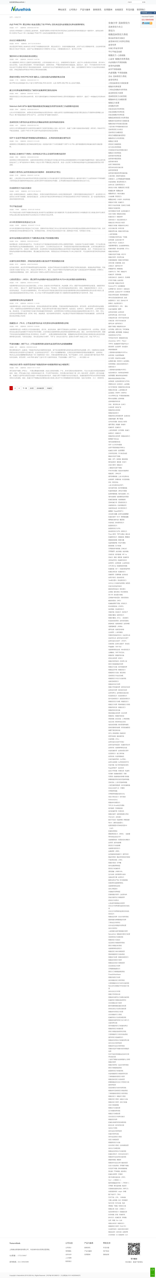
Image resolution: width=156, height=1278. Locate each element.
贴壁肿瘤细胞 (112, 494)
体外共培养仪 (112, 928)
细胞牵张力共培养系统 (116, 138)
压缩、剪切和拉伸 (114, 404)
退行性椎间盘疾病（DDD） (117, 1177)
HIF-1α (124, 554)
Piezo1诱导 (112, 534)
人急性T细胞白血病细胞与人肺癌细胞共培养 (119, 1060)
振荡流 (128, 583)
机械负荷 (123, 733)
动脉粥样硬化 (113, 245)
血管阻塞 (118, 563)
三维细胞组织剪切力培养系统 (118, 1093)
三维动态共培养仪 (114, 922)
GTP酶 (119, 863)
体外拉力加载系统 (114, 1148)
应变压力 (120, 289)
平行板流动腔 (122, 453)
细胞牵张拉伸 (121, 326)
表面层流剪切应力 (122, 364)
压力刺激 (118, 546)
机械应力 (121, 202)
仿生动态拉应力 (123, 1154)
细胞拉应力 (122, 707)
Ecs (117, 1220)
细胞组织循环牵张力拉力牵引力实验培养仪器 (118, 1021)
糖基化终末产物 (113, 880)
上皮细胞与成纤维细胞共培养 (118, 931)
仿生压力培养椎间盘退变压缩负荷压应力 (118, 912)
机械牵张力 (122, 572)
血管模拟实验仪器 (123, 693)
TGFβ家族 (126, 329)
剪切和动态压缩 (120, 722)
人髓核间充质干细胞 (115, 468)
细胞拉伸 (119, 190)
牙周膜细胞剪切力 (114, 968)
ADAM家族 (112, 364)
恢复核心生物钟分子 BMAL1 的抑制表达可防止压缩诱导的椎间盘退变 (37, 153)
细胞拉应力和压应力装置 (116, 222)
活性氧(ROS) (112, 560)
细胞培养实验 (112, 231)
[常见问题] (152, 1274)
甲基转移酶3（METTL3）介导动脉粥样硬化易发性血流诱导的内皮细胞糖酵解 (40, 343)
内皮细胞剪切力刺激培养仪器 (118, 1073)
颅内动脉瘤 (112, 496)
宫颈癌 (120, 1174)
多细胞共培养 (113, 106)
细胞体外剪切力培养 (115, 960)
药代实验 (118, 1203)
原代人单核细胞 (113, 733)
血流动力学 (119, 292)
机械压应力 (112, 217)
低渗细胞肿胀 (112, 543)
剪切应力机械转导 (114, 868)
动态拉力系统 (112, 1128)
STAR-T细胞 (112, 280)
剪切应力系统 (112, 187)
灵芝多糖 (111, 263)
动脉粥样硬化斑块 (114, 886)
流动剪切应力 (119, 609)
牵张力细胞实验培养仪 (117, 135)
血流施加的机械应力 (115, 854)
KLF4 (118, 517)
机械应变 (118, 1217)
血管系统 (111, 355)
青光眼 (110, 1171)
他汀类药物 (120, 753)
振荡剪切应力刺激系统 (115, 1071)
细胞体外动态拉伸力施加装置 (118, 1163)
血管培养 (112, 44)
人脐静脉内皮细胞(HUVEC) (117, 370)
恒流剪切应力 (112, 696)
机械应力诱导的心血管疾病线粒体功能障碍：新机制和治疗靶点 (35, 172)
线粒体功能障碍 (123, 470)
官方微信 (134, 1258)
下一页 (25, 388)
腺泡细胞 (111, 546)
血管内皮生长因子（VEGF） (117, 641)
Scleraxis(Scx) (113, 799)
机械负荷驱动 (112, 831)
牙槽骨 (122, 788)
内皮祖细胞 (112, 182)
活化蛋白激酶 (112, 514)
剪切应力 (118, 196)
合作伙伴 (68, 1254)
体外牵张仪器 (119, 1125)
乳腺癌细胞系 (112, 491)
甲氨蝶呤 (111, 647)
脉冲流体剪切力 (113, 698)
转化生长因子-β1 (113, 788)
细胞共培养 (112, 257)
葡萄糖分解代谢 (113, 520)
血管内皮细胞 (114, 65)
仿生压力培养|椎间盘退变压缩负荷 (119, 907)
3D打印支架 (122, 315)
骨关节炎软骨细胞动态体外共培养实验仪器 (118, 1055)
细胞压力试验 (124, 1099)
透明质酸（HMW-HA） (115, 871)
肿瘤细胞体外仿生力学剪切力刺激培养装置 (118, 1083)
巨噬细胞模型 (112, 260)
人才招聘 (68, 1258)
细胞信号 (124, 271)
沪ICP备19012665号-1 (53, 1275)
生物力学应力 (112, 243)
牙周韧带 (111, 551)
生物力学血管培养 (115, 48)
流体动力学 (124, 300)
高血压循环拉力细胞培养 (116, 897)
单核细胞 (111, 719)
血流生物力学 (119, 240)
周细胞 (110, 1206)
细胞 (113, 1220)
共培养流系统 (112, 453)
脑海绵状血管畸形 (122, 375)
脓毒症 (110, 303)
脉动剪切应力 (119, 522)
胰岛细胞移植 (122, 1168)
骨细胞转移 (119, 808)
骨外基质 (123, 797)
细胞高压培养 (112, 1119)
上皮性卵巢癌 (112, 430)
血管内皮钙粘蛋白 (114, 745)
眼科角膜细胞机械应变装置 (117, 1006)
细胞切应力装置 (123, 187)
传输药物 (111, 612)
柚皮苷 (124, 1186)
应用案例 (108, 9)
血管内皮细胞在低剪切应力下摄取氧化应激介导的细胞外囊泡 (34, 238)
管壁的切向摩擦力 (124, 840)
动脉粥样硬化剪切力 (115, 948)
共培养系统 (126, 199)
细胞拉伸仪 (112, 199)
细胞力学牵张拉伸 (114, 994)
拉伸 (120, 1220)
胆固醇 (118, 424)
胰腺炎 (127, 537)
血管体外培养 (112, 690)
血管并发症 (112, 577)
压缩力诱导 (112, 465)
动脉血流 (127, 289)
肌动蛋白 (125, 346)
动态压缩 (111, 722)
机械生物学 (112, 517)
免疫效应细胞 (112, 724)
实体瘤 (127, 277)
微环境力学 (119, 266)
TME (118, 271)
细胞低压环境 (112, 670)
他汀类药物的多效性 (122, 765)
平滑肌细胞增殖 (124, 395)
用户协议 (106, 1251)
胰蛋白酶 (121, 540)
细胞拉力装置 (113, 141)
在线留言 (119, 9)
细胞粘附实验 (123, 338)
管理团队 (68, 1251)
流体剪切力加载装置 (115, 132)
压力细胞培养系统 (114, 1111)
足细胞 (110, 592)
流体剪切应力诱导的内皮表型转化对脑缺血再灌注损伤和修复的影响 (36, 122)
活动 (110, 76)
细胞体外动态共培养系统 (116, 1046)
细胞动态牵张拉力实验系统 (117, 1151)
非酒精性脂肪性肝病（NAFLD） (118, 1188)
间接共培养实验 (113, 1134)
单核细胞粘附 (112, 349)
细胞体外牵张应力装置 (115, 1011)
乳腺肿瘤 (120, 820)
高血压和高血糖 (113, 295)
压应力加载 (112, 214)
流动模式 (125, 618)
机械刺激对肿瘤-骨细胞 (121, 776)
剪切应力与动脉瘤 (114, 845)
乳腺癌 (127, 771)
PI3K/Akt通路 (112, 470)
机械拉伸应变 (112, 572)
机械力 (127, 430)
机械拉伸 (111, 190)
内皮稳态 (111, 522)
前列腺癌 (111, 808)
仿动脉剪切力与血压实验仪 (20, 188)
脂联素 (120, 557)
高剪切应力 (112, 367)
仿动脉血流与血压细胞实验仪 (118, 150)
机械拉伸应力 (112, 1154)
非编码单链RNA (125, 569)
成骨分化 (118, 329)
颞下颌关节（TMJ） (115, 1194)
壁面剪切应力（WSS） (116, 834)
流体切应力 (112, 220)
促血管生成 (112, 638)
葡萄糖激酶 (124, 517)
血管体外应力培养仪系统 (119, 41)
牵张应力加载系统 (114, 144)
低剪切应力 (120, 615)
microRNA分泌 (113, 395)
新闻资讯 (97, 9)
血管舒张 (111, 747)
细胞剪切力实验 (113, 672)
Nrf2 (119, 1200)
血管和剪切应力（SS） (116, 306)
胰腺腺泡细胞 (112, 540)
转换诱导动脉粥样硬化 (115, 883)
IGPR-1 (119, 341)
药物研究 (122, 1215)
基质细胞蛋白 (124, 295)
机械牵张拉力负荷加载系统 (117, 1017)
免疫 (123, 1203)
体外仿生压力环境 (114, 991)
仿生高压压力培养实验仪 (116, 1116)
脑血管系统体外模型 (123, 857)
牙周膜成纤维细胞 (114, 548)
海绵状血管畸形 (123, 372)
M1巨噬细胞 (124, 880)
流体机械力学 (112, 502)
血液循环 (111, 479)
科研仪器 (121, 228)
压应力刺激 (123, 1102)
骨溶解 (110, 773)
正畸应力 (111, 266)
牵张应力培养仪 (113, 900)
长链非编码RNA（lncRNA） (117, 759)
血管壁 (110, 842)
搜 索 (143, 2)
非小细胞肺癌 (120, 1235)
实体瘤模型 (121, 286)
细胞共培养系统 (122, 58)
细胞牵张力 (112, 193)
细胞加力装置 (112, 957)
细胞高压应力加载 (114, 701)
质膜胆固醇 (112, 419)
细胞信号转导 (119, 283)
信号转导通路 (112, 421)
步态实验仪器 (112, 228)
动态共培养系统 (123, 1065)
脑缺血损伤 (111, 1232)
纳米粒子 (125, 612)
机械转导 (111, 427)
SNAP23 (124, 393)
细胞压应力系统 (113, 1099)
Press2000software (114, 974)
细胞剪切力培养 (113, 1226)
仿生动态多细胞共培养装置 (117, 925)
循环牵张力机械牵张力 (115, 1037)
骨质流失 (121, 811)
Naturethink (20, 2)
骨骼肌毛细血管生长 (115, 635)
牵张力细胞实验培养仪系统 (117, 1031)
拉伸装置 (111, 407)
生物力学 (113, 22)
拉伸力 (123, 404)
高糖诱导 (111, 574)
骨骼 (125, 773)
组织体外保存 (122, 690)
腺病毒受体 (120, 736)
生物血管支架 (112, 318)
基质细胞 (118, 274)
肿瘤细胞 (120, 269)
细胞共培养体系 (113, 661)
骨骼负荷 (121, 771)
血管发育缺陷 (124, 621)
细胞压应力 (112, 1096)
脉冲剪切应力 (122, 508)
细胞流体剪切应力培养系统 (118, 117)
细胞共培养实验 (123, 231)
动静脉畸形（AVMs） (116, 626)
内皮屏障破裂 (119, 355)
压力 (126, 1235)
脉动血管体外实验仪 (116, 38)
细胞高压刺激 (121, 214)
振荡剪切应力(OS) (114, 528)
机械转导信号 (125, 745)
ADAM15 (120, 361)
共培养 (119, 199)
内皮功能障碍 (112, 309)
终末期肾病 (124, 592)
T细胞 (116, 1206)
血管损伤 (111, 292)
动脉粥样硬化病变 (114, 649)
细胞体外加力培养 (114, 684)
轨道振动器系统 (113, 621)
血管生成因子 (119, 644)
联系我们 (141, 9)
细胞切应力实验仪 (114, 940)
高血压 (110, 557)
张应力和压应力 (113, 797)
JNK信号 (118, 473)
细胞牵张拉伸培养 (114, 436)
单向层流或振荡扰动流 (115, 297)
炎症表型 (118, 719)
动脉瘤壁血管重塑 (123, 496)
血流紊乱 (126, 361)
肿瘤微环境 (112, 269)
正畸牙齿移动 (120, 176)
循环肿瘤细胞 (112, 476)
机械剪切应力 (112, 537)
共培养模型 (111, 1235)
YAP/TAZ (118, 647)
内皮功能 (111, 765)
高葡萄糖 (118, 574)
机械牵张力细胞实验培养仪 (117, 1000)
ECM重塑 (127, 292)
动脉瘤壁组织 (112, 840)
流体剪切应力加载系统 (115, 937)
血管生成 (111, 184)
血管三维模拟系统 (114, 164)
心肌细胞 (121, 55)
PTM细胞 (117, 1171)
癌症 (109, 482)
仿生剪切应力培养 (114, 966)
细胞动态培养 (112, 916)
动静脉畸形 (119, 623)
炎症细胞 (119, 551)
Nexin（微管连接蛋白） (116, 822)
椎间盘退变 (112, 462)
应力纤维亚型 (112, 387)
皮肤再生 (124, 1171)
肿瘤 (124, 1191)
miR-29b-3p (112, 566)
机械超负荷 (123, 1212)
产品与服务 (85, 9)
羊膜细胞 (123, 1197)
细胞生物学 (112, 814)
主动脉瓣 (111, 196)
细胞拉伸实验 (112, 390)
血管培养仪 (113, 79)
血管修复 (111, 240)
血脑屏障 (125, 1232)
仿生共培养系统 (123, 916)
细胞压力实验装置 (114, 1108)
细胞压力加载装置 (114, 1113)
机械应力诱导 (112, 450)
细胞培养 (120, 217)
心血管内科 (123, 894)
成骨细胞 (119, 332)
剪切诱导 (111, 346)
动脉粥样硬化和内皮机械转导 (21, 300)
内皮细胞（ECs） (114, 739)
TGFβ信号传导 (113, 338)
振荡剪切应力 (112, 525)
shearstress (112, 341)
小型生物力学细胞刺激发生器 (118, 126)
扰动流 (127, 644)
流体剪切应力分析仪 (115, 129)
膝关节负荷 (112, 820)
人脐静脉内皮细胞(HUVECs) (117, 352)
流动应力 (118, 612)
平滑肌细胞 (122, 72)
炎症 (123, 263)
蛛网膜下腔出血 (113, 439)
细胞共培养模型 (123, 260)
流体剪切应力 (120, 184)
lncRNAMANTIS (123, 762)
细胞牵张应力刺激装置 (115, 1028)
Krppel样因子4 (118, 511)
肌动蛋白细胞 (118, 595)
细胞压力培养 (112, 704)
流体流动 (111, 782)
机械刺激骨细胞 (122, 566)
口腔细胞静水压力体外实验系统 (118, 983)
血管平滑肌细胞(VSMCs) (116, 447)
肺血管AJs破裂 (120, 358)
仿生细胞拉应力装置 (115, 1003)
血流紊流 (111, 393)
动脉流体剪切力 (113, 681)
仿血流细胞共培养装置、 (117, 112)
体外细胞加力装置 (114, 211)
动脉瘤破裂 (122, 499)
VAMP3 (117, 393)
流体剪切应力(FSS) (114, 335)
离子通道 (120, 418)
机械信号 (111, 274)
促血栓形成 (120, 577)
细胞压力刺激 (112, 225)
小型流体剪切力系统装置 (118, 83)
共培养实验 (120, 257)
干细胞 (125, 237)
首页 (11, 17)
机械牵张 (126, 557)
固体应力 (121, 277)
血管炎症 (125, 574)
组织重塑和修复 (123, 724)
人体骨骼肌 (119, 632)
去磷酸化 (111, 652)
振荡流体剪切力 (125, 698)
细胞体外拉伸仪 (123, 225)
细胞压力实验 (112, 667)
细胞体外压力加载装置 (117, 99)
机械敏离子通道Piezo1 (121, 344)
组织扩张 (118, 407)
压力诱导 (111, 358)
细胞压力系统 (121, 1096)
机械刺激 (111, 569)
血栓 (125, 297)
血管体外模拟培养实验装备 (118, 173)
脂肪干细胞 (112, 326)
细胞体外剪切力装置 (123, 934)
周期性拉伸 (112, 384)
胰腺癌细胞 (112, 1160)
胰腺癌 (119, 1160)
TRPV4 (110, 344)
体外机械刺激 (125, 785)
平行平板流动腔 (15, 206)
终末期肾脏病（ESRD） (116, 606)
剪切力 (111, 30)
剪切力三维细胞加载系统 (116, 971)
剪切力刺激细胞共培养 (115, 664)
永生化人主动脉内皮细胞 (116, 583)
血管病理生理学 (123, 750)
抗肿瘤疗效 (112, 289)
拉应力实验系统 (113, 1165)
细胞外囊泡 (112, 615)
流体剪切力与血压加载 (115, 675)
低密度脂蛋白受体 (123, 814)
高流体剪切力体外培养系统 (117, 1087)
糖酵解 (110, 511)
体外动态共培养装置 (115, 1131)
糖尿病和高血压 (113, 589)
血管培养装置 (113, 170)
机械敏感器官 (118, 773)
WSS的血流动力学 (114, 837)
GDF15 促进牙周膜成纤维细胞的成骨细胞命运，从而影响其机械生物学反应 (40, 138)
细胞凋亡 (111, 473)
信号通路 (121, 430)
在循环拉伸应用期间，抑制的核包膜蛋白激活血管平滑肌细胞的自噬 (36, 261)
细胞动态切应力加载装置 (116, 963)
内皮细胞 (112, 72)
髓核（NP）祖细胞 (114, 459)
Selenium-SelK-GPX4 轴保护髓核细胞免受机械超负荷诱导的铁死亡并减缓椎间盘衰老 (44, 106)
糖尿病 (122, 519)
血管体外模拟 (112, 312)
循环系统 (111, 424)
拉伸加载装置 (124, 1145)
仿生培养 (124, 713)
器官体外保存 (125, 687)
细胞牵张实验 (119, 655)
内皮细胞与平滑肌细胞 (117, 62)
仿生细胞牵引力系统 (115, 1014)
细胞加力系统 (112, 202)
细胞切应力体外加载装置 (116, 951)
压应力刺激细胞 (113, 1105)
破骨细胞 (111, 332)
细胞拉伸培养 (112, 1223)
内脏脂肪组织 (112, 1191)
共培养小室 (123, 661)
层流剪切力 (112, 753)
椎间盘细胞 (117, 1186)
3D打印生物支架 (120, 320)
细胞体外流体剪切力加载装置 (118, 120)
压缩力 (124, 462)
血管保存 (121, 312)
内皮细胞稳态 (119, 756)
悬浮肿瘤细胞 (122, 488)
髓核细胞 (125, 459)
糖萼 (119, 309)
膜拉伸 (128, 534)
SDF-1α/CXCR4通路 (115, 444)
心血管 (111, 58)
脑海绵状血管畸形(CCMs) (116, 378)
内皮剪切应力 (118, 303)
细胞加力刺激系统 (114, 208)
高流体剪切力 (122, 696)
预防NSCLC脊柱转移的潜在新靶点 (23, 56)
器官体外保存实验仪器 (115, 167)
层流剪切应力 (121, 182)
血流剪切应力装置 (115, 92)
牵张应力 (124, 603)
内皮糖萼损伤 (112, 1229)
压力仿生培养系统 (114, 147)
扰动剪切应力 (122, 580)
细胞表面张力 (125, 436)
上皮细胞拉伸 (122, 390)
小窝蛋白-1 (122, 1209)
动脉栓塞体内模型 (123, 1229)
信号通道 (111, 329)
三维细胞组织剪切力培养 (116, 1076)
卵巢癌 (123, 424)
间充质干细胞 (112, 1168)
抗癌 (109, 1220)
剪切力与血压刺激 (114, 205)
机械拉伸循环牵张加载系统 (117, 1122)
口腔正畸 (111, 176)
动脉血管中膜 (112, 877)
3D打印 (123, 254)
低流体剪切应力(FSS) (122, 381)
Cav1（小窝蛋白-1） (115, 1180)
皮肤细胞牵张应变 (114, 401)
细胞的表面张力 (113, 413)
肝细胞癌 (125, 1200)
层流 (118, 300)
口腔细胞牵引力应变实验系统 (118, 1034)
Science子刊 (112, 286)
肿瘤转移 (118, 479)
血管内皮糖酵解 (123, 514)
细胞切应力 (122, 670)
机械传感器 (112, 248)
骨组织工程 (122, 1206)
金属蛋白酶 (112, 361)
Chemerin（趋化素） (115, 817)
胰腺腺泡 (121, 537)
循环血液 (111, 629)
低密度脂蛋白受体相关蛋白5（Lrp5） (117, 826)
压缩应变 (111, 554)
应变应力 (121, 243)
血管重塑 (121, 450)
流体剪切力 (124, 22)
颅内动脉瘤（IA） (124, 494)
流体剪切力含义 (115, 26)
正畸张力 (111, 179)
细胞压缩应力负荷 (114, 977)
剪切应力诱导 (122, 421)
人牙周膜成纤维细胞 (123, 179)
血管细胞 (111, 375)
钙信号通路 (122, 543)
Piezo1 (124, 341)
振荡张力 (111, 433)
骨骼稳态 (126, 332)
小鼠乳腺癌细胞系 (114, 785)
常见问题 (130, 9)
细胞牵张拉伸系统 (114, 410)
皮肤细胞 (121, 398)
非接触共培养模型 (114, 891)
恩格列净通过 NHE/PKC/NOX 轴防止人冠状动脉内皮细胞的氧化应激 (37, 76)
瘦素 (115, 557)
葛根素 (119, 462)
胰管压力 (124, 531)
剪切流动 (115, 482)
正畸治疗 (124, 548)
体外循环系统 (112, 488)
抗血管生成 (126, 635)
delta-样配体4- (113, 889)
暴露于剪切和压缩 (114, 730)
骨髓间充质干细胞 (114, 254)
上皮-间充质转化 (123, 476)
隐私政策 (106, 1254)
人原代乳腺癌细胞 (121, 782)
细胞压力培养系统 (114, 153)
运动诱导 (111, 632)
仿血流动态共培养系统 (116, 109)
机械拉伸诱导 (112, 1174)
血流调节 (118, 346)
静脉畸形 (111, 623)
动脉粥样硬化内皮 (121, 747)
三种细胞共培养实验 (115, 237)
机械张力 (118, 427)
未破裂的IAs (112, 505)
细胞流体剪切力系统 (118, 34)
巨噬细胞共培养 (113, 894)
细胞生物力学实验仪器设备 (118, 123)
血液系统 (120, 280)
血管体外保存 (113, 161)
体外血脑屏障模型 (114, 865)
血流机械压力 (125, 211)
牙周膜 (110, 1186)
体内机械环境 (112, 811)
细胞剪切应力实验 (114, 1142)
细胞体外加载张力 (114, 802)
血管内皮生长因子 (123, 638)
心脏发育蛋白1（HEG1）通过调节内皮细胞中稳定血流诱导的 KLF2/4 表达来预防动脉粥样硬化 (47, 279)
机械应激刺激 (112, 499)
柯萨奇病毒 (112, 736)
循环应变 (126, 854)
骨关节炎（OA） (113, 1197)
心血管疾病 (126, 563)
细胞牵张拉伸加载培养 (115, 416)
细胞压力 (112, 55)
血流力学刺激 (112, 771)
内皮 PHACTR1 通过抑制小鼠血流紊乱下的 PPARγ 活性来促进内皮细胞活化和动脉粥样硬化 (47, 24)
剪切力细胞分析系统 (115, 945)
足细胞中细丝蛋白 (114, 597)
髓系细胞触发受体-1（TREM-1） (119, 1183)
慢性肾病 (117, 592)
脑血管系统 (112, 857)
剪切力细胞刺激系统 (115, 1068)
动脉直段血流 (112, 508)
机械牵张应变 (122, 560)
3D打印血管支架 (123, 318)
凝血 (126, 306)
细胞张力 (118, 433)
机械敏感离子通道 (114, 603)
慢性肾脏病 (125, 597)
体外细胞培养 (122, 667)
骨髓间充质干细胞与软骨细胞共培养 (118, 1049)
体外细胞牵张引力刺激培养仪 (118, 1026)
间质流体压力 (112, 277)
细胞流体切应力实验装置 (116, 1079)
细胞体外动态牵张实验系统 (117, 1157)
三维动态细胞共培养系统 (117, 89)
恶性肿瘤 (111, 283)
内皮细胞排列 (122, 505)
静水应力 (111, 1217)
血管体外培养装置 (114, 156)
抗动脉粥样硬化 (124, 245)
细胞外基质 (112, 863)
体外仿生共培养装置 (115, 1043)
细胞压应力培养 (113, 1102)
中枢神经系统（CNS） (115, 860)
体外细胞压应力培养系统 (116, 980)
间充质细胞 (126, 479)
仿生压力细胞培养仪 (17, 40)
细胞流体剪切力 (123, 957)
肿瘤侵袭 (127, 820)
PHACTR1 (123, 1226)
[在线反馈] (152, 1270)
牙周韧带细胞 (112, 791)
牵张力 (120, 658)
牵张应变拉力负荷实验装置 (117, 1008)
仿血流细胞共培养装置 (116, 115)
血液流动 (127, 416)
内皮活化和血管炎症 (115, 586)
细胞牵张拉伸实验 (124, 387)
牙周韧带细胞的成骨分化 (116, 794)
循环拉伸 (111, 323)
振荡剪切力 (112, 300)
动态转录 (121, 768)
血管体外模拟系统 (114, 158)
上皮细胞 (127, 384)
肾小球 (110, 595)
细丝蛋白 (123, 589)
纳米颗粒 (111, 609)
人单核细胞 (126, 719)
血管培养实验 (112, 315)
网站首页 (62, 9)
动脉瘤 (128, 834)
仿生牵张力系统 (113, 1145)
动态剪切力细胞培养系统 (116, 942)
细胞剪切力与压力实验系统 (117, 678)
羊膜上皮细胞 (112, 1200)
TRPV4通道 (121, 534)
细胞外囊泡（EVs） (115, 618)
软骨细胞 (111, 1215)
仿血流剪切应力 (122, 220)
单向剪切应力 (125, 649)
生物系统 (111, 644)
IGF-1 (117, 569)
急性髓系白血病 (120, 874)
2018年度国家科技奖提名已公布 (22, 222)
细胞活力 (120, 465)
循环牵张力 (119, 323)
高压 (116, 1209)
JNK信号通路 (122, 491)
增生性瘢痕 (121, 193)
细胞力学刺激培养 (114, 687)
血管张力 (121, 877)
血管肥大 (111, 563)
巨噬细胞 (118, 263)
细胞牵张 (111, 655)
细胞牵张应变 (112, 707)
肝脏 (116, 1215)
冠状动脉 (119, 1232)
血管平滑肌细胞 (114, 69)
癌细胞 (124, 1217)
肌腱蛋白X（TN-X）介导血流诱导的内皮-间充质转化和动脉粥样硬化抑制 (39, 323)
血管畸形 (111, 381)
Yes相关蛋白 (112, 580)
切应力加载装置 (113, 1139)
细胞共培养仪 (112, 1065)
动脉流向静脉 (119, 629)
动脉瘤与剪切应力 (114, 848)
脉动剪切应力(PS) (114, 531)
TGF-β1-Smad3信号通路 (116, 805)
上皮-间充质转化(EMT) (115, 485)
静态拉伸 (111, 1125)
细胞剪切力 (121, 1223)
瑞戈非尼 (111, 1203)
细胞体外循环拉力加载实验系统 (118, 997)
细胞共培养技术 (113, 251)
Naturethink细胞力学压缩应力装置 (118, 987)
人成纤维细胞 (112, 234)
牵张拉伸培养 (112, 658)
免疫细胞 (125, 551)
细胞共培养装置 (114, 86)
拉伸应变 (120, 384)
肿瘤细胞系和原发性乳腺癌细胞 (118, 779)
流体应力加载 (125, 205)
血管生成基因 (112, 762)
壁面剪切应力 (122, 502)
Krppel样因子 (112, 768)
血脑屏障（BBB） (114, 851)
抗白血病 (111, 874)
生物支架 (111, 320)
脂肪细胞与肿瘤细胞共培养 (117, 919)
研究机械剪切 (125, 727)
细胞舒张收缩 (119, 716)
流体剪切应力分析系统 (117, 96)
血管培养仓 (112, 693)
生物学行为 (112, 271)
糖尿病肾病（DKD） (115, 600)
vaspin (120, 1191)
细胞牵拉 (111, 716)
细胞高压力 (125, 701)
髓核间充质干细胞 (114, 456)
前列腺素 (118, 554)
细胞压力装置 (113, 102)
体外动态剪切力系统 (115, 1137)
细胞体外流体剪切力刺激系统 (118, 1090)
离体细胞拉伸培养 (114, 713)
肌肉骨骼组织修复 (114, 727)
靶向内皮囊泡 (112, 398)
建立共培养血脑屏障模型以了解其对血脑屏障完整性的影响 (33, 90)
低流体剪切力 (112, 372)
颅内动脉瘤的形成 (114, 442)
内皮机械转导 (112, 750)
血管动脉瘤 (117, 842)
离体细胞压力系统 (124, 704)
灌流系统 (123, 672)
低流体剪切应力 (113, 1212)
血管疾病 (111, 756)
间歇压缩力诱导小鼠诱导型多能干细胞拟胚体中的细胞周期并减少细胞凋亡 (39, 364)
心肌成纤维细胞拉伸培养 (116, 903)
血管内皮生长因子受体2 (116, 742)
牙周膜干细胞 (124, 1165)
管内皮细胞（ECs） (123, 248)
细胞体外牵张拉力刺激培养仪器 (118, 1040)
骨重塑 (110, 776)
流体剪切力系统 (120, 76)
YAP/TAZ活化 (119, 652)
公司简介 (73, 9)
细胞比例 (111, 1209)
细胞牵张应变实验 (114, 710)
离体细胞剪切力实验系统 (116, 954)
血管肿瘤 (127, 623)
